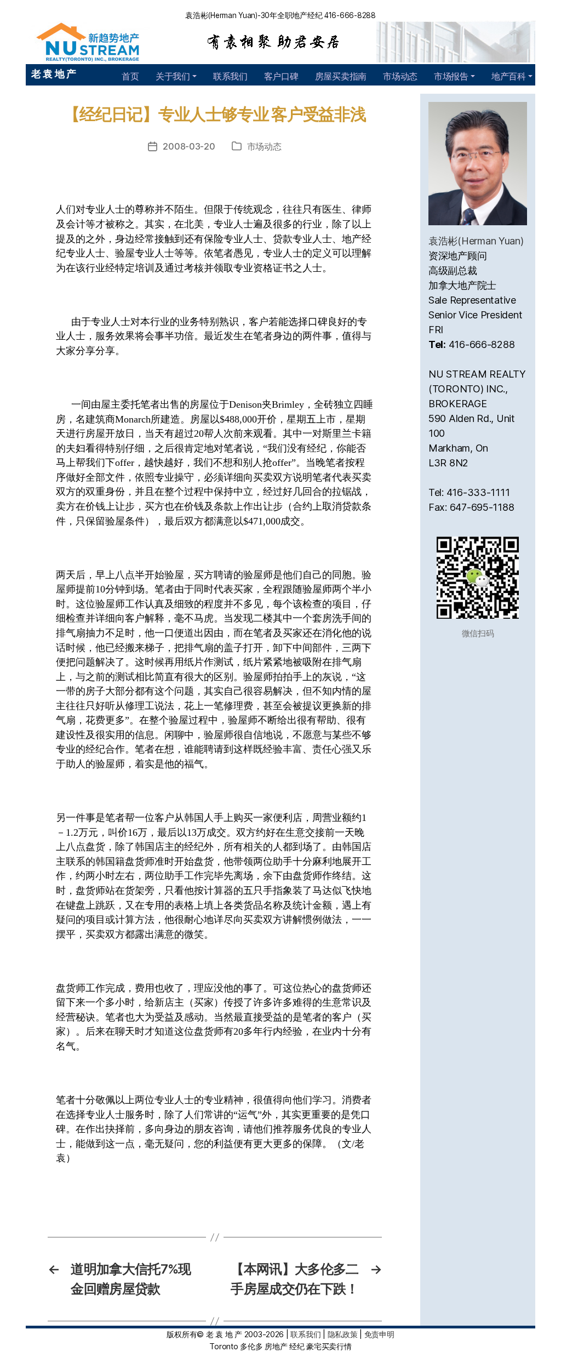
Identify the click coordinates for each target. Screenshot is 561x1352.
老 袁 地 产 (53, 73)
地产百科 (508, 76)
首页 (130, 76)
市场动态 (400, 76)
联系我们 (230, 76)
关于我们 (173, 76)
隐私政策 (343, 1334)
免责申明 (379, 1334)
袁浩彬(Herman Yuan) (476, 241)
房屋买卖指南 (341, 76)
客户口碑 (281, 76)
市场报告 (451, 76)
